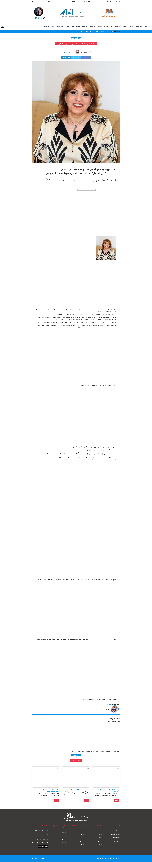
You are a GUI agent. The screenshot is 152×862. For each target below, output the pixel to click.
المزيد (116, 800)
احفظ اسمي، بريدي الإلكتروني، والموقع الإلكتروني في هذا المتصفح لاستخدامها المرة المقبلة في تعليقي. (95, 751)
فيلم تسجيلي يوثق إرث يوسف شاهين (79, 789)
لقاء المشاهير (93, 26)
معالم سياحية (60, 26)
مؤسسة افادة (35, 858)
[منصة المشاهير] (72, 13)
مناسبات (67, 26)
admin (73, 52)
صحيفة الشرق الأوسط (114, 834)
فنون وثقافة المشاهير (103, 26)
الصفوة (124, 26)
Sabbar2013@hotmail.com (41, 836)
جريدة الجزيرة (116, 837)
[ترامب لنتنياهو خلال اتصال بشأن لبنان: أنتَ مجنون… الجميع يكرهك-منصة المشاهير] (46, 777)
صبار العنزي (46, 26)
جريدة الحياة (116, 841)
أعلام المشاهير (139, 26)
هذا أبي (78, 26)
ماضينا (53, 26)
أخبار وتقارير (130, 26)
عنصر (99, 831)
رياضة (111, 26)
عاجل (73, 26)
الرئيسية (146, 26)
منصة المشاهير (100, 858)
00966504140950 (40, 831)
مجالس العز (84, 26)
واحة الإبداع (117, 26)
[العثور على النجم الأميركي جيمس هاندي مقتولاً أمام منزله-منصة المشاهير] (106, 777)
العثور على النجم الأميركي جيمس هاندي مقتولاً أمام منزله (107, 790)
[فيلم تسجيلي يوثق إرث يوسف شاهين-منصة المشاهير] (76, 777)
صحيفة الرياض (115, 831)
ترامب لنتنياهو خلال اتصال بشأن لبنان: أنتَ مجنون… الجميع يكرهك (48, 790)
